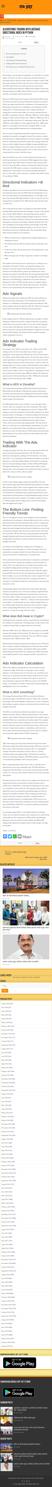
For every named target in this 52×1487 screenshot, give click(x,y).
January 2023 (5, 1165)
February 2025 (6, 1071)
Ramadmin (8, 36)
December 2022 (6, 1169)
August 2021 (5, 1229)
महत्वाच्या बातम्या (11, 20)
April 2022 (5, 1199)
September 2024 (6, 1090)
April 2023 (5, 1154)
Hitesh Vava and (22, 1478)
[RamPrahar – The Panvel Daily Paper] (26, 6)
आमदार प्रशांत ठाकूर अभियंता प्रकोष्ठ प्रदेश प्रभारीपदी (20, 962)
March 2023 (5, 1158)
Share (26, 837)
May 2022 (4, 1195)
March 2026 (5, 1022)
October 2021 (5, 1222)
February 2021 (6, 1252)
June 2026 (4, 1011)
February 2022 (6, 1207)
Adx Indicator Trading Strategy (16, 60)
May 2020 (4, 1286)
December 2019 (6, 1305)
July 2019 (4, 1323)
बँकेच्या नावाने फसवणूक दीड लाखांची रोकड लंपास (36, 857)
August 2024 (5, 1094)
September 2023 (6, 1135)
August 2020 (5, 1275)
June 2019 (4, 1327)
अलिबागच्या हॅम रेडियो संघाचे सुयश (24, 1418)
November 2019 (6, 1308)
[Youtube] (27, 1481)
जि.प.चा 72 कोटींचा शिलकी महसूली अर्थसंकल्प (15, 852)
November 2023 (6, 1128)
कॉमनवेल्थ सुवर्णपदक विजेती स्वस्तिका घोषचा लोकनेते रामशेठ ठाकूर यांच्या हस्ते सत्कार (30, 1455)
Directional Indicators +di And (16, 54)
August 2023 (5, 1139)
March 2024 (5, 1113)
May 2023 (4, 1150)
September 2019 (6, 1316)
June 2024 (4, 1101)
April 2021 (5, 1244)
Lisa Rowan (12, 831)
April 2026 (5, 1019)
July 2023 (4, 1143)
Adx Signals (10, 57)
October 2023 (5, 1131)
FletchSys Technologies (36, 1478)
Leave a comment (10, 38)
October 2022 (5, 1177)
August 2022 (5, 1184)
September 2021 (6, 1226)
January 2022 (5, 1211)
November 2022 (6, 1173)
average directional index (39, 675)
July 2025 (4, 1052)
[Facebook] (24, 1481)
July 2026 (4, 1007)
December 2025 (6, 1034)
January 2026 (5, 1030)
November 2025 (6, 1037)
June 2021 (4, 1237)
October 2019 (5, 1312)
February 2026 (6, 1026)
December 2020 (6, 1259)
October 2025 (5, 1041)
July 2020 (4, 1278)
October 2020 (5, 1267)
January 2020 (5, 1301)
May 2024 (4, 1105)
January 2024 (5, 1120)
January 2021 (5, 1256)
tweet (20, 42)
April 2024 (5, 1109)
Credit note (44, 362)
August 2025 (5, 1049)
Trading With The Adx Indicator (16, 63)
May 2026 (4, 1015)
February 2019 (6, 1342)
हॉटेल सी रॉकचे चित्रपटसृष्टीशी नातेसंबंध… (17, 896)
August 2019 (5, 1320)
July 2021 (4, 1233)
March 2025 (5, 1068)
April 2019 (5, 1335)
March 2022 (5, 1203)
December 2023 (6, 1124)
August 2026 (5, 1004)
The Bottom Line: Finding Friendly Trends (20, 67)
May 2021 (4, 1241)
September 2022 (6, 1180)
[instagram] (29, 1481)
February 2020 (6, 1297)
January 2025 (5, 1075)
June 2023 (4, 1147)
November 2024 (6, 1083)
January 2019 (5, 1346)
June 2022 (4, 1192)
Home (4, 20)
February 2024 (6, 1116)
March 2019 (5, 1338)
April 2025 (5, 1064)
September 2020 (6, 1271)
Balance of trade (34, 195)
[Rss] (22, 1481)
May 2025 (4, 1060)
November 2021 (6, 1218)
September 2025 (6, 1045)
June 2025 (4, 1056)
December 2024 (6, 1079)
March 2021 (5, 1248)
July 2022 (4, 1188)
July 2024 (4, 1098)
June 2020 (4, 1282)
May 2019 (4, 1331)
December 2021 (6, 1214)
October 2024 (5, 1086)
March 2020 (5, 1293)
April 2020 (5, 1290)
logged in (24, 977)
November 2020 (6, 1263)
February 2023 (6, 1162)
